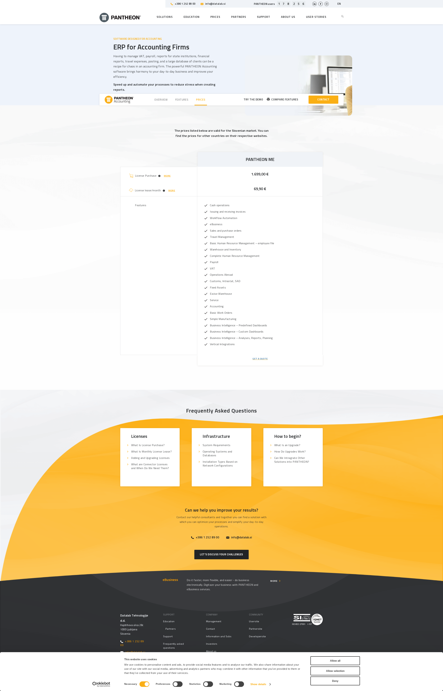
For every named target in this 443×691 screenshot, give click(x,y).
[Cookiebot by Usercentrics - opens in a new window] (101, 684)
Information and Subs (219, 636)
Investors (211, 644)
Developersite (257, 636)
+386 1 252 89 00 (185, 4)
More (274, 581)
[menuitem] (339, 17)
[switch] (178, 684)
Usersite (254, 621)
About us (211, 651)
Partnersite (255, 629)
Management (213, 621)
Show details (258, 684)
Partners (170, 629)
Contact (210, 629)
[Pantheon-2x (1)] (120, 17)
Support (168, 636)
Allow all (335, 660)
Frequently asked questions (173, 646)
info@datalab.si (215, 4)
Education (169, 621)
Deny (335, 680)
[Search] (339, 17)
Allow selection (335, 670)
